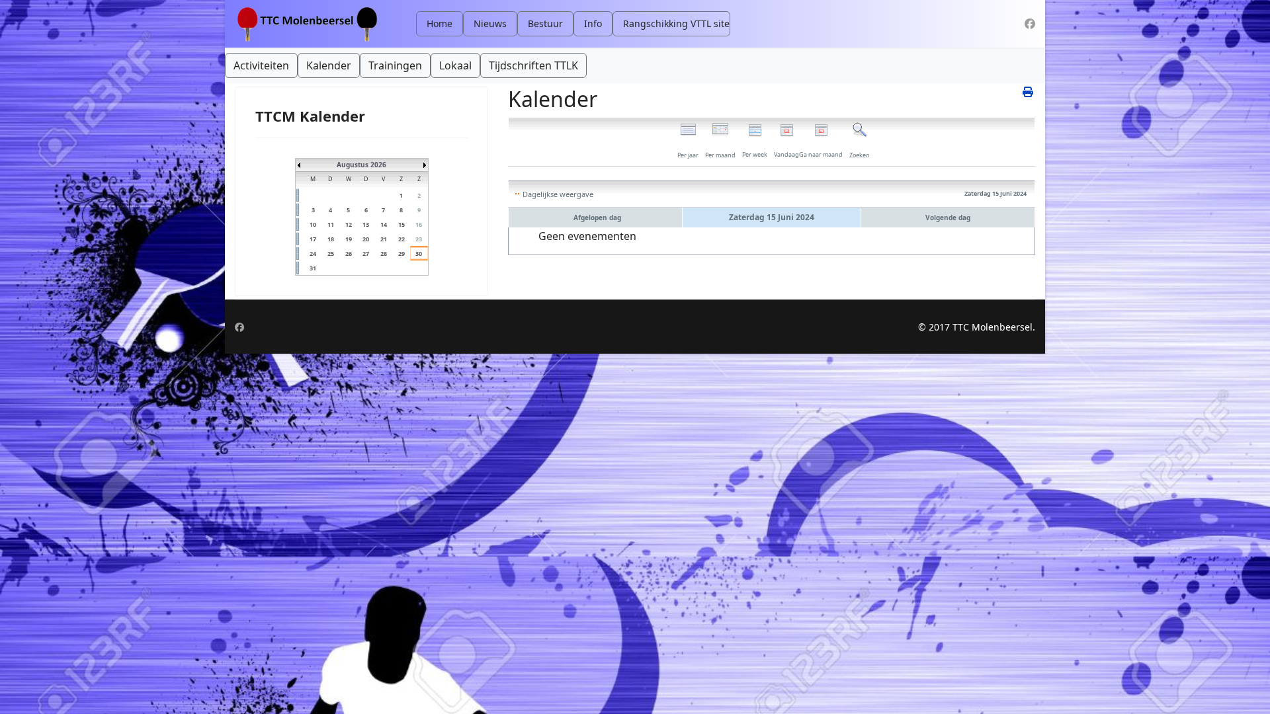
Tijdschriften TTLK (533, 65)
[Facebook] (1030, 24)
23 (418, 239)
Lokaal (455, 65)
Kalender (328, 65)
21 (383, 239)
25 (330, 253)
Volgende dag (947, 217)
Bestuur (545, 23)
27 (365, 253)
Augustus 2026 (361, 164)
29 (401, 253)
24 (313, 253)
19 (348, 239)
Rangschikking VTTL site (676, 23)
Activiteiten (261, 65)
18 (330, 239)
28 (383, 253)
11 (330, 224)
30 (418, 253)
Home (439, 23)
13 (365, 224)
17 (313, 239)
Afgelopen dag (597, 217)
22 (401, 239)
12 (348, 224)
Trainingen (395, 65)
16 (418, 224)
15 (401, 224)
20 (365, 239)
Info (593, 23)
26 (348, 253)
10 (313, 224)
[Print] (1029, 92)
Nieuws (490, 23)
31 (313, 268)
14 (383, 224)
